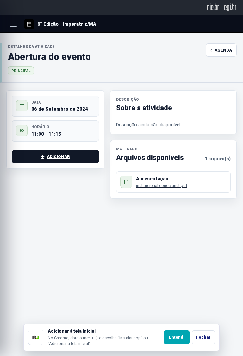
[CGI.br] (230, 7)
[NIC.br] (213, 7)
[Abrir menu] (13, 24)
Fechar (203, 337)
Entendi (176, 337)
